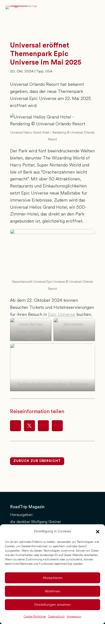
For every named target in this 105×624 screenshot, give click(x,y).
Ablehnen (52, 591)
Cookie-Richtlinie (35, 616)
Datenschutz (56, 616)
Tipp (39, 71)
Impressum (74, 616)
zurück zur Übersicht (37, 461)
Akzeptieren (53, 577)
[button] (97, 531)
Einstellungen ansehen (52, 604)
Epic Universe (61, 314)
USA (48, 71)
